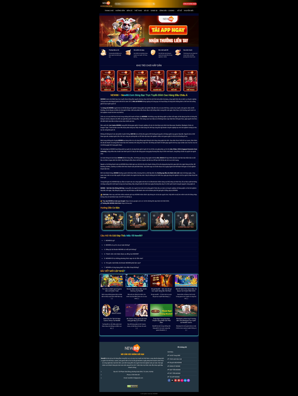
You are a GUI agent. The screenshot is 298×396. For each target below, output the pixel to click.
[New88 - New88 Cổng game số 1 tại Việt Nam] (106, 4)
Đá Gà (146, 10)
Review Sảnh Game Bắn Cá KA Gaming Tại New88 (137, 290)
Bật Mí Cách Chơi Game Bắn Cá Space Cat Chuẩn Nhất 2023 (186, 290)
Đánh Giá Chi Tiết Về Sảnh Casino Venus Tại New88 (111, 319)
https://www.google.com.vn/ (134, 201)
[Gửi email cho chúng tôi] (172, 380)
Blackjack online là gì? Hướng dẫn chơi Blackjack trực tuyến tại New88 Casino (186, 320)
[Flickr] (182, 380)
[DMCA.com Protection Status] (132, 386)
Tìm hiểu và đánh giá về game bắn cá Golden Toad (112, 290)
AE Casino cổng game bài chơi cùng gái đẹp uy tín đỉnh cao (137, 319)
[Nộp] (153, 3)
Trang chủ (109, 10)
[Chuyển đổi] (102, 241)
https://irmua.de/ (127, 203)
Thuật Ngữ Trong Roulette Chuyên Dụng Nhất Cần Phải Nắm (161, 320)
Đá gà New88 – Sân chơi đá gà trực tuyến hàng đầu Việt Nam (161, 290)
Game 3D (154, 10)
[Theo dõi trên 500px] (185, 380)
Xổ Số (179, 10)
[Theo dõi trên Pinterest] (175, 380)
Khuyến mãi (188, 10)
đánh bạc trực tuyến (118, 99)
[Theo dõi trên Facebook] (169, 380)
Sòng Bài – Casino (166, 10)
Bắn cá (129, 10)
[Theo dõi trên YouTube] (178, 380)
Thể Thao (138, 10)
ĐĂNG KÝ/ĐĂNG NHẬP (189, 4)
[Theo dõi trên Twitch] (188, 380)
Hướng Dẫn (120, 10)
